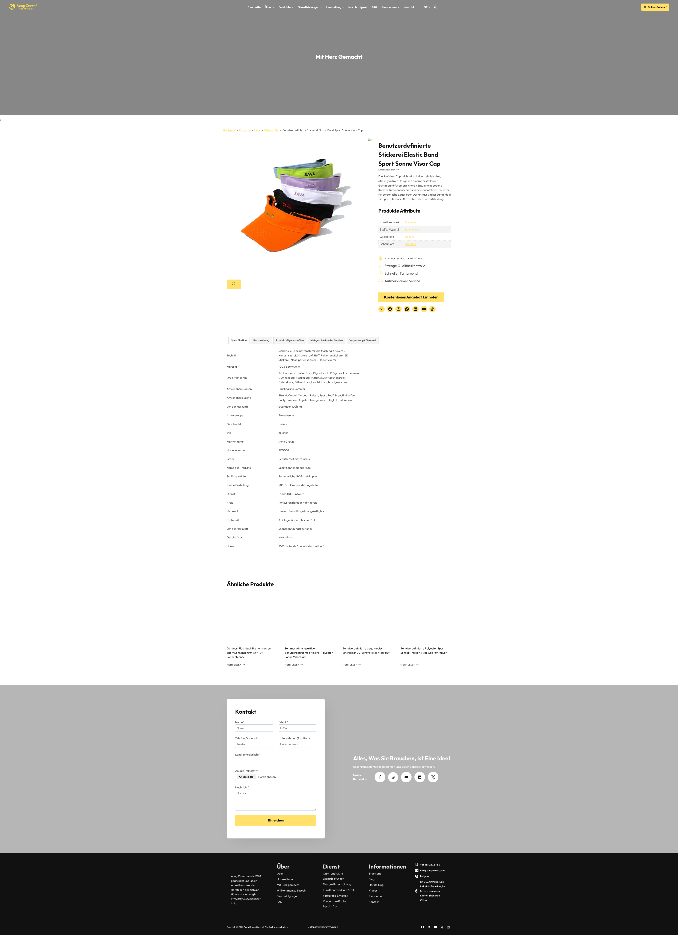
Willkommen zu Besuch (291, 890)
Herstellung (376, 885)
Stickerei (410, 222)
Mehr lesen (234, 664)
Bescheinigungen (287, 896)
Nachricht (242, 787)
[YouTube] (435, 927)
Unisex (409, 236)
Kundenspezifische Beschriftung (334, 903)
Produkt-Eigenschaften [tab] (290, 340)
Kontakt (409, 7)
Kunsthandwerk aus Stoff (338, 890)
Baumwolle (412, 229)
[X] (442, 927)
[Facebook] (422, 927)
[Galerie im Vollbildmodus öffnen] (234, 284)
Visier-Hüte (395, 169)
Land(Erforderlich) (247, 754)
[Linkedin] (429, 927)
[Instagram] (448, 927)
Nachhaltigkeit (358, 7)
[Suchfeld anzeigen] (435, 7)
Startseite (254, 7)
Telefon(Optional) (246, 738)
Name (240, 722)
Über (280, 873)
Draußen (410, 244)
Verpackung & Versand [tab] (362, 340)
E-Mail (283, 722)
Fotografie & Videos (335, 895)
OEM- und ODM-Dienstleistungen (333, 876)
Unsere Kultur (285, 879)
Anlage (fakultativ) (246, 771)
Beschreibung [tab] (261, 340)
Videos (373, 890)
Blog (371, 879)
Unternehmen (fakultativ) (295, 738)
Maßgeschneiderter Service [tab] (326, 340)
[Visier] (297, 209)
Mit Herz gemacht (288, 885)
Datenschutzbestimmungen (323, 926)
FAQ (374, 7)
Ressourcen (376, 896)
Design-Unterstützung (337, 884)
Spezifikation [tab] (239, 340)
